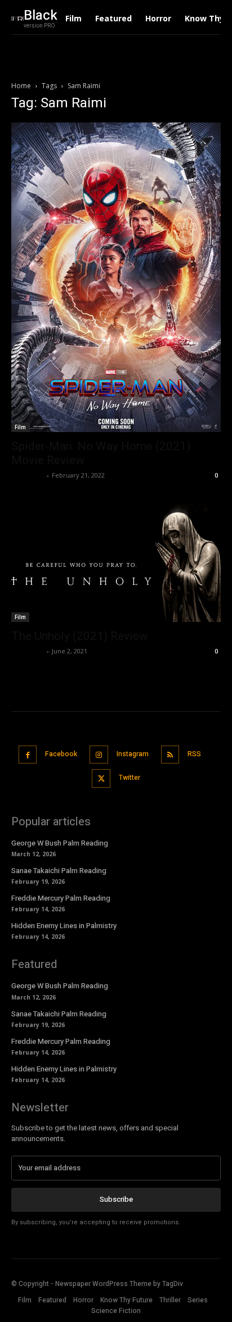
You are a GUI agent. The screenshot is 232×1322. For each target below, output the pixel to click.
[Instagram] (99, 755)
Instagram (133, 754)
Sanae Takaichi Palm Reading (58, 870)
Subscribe (116, 1199)
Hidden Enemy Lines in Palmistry (64, 925)
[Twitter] (101, 778)
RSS (194, 754)
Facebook (61, 754)
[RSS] (170, 755)
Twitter (129, 778)
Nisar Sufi (27, 475)
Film (20, 427)
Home (21, 85)
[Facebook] (28, 755)
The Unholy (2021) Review (79, 636)
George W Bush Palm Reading (59, 843)
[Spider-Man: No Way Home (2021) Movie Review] (116, 277)
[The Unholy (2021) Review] (116, 563)
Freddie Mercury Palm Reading (60, 898)
